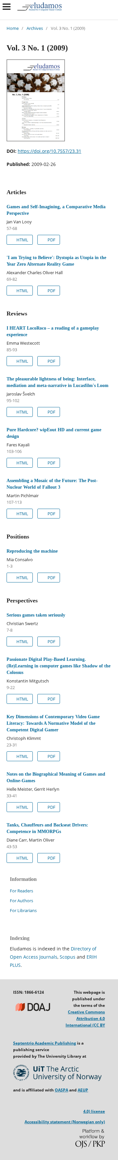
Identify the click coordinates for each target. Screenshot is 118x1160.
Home (13, 28)
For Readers (21, 891)
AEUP (83, 1090)
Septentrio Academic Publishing (44, 1043)
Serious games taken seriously (36, 615)
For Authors (21, 901)
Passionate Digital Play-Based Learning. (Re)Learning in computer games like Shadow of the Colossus (58, 666)
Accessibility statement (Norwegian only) (65, 1122)
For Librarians (23, 910)
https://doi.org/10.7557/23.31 (49, 151)
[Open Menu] (6, 6)
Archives (35, 28)
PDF (51, 240)
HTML (21, 240)
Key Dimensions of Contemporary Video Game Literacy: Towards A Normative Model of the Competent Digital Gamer (53, 723)
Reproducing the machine (32, 551)
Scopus (67, 957)
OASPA (61, 1090)
